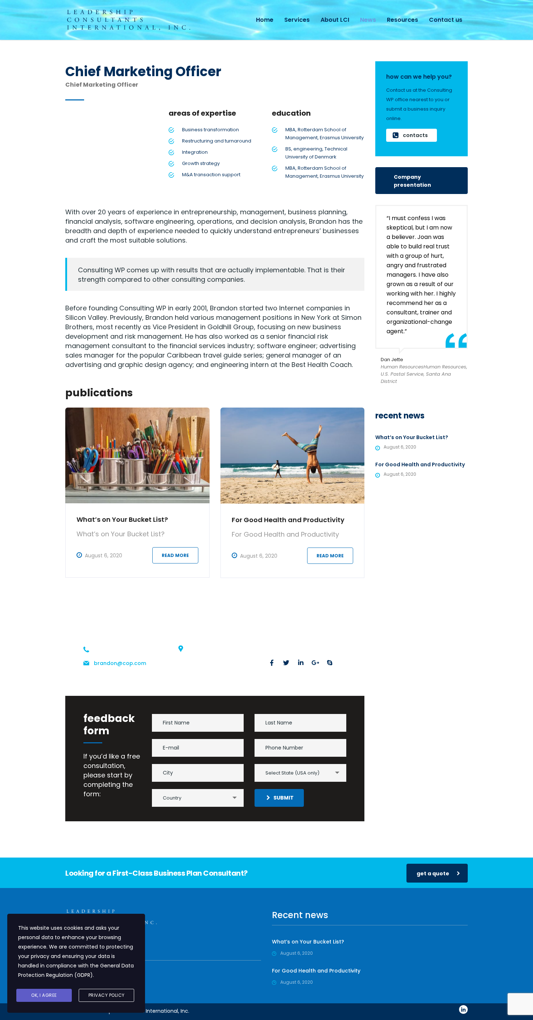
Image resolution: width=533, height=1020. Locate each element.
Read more (175, 555)
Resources (402, 20)
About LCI (335, 20)
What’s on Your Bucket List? (122, 519)
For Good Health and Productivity (288, 519)
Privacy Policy (106, 995)
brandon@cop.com (120, 663)
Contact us (445, 20)
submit (283, 797)
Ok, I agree (44, 995)
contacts (415, 135)
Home (264, 20)
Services (297, 20)
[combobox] (300, 773)
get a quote (433, 873)
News (368, 20)
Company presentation (412, 181)
